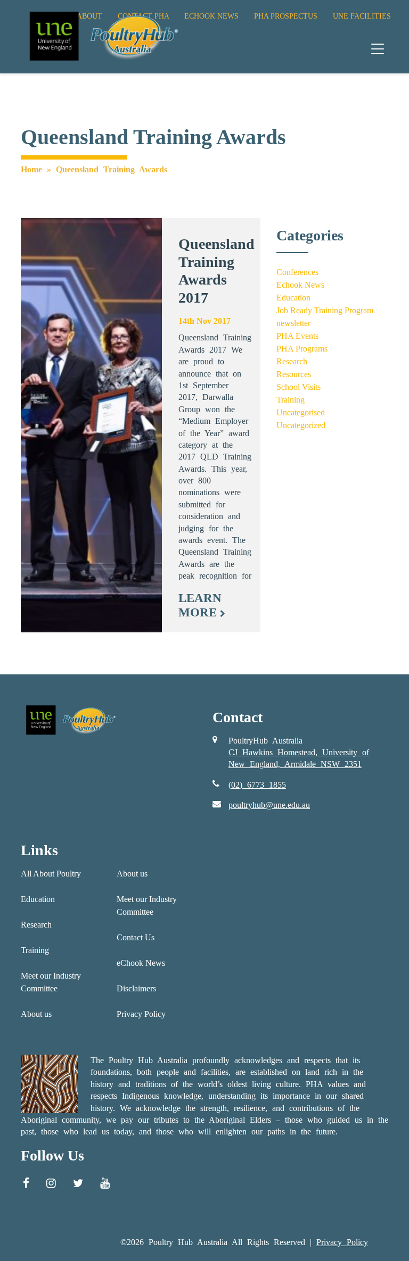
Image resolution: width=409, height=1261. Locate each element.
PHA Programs (302, 348)
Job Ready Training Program (324, 310)
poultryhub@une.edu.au (269, 804)
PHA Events (297, 335)
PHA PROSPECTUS (285, 16)
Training (290, 399)
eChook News (141, 962)
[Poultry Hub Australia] (102, 36)
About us (36, 1013)
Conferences (297, 272)
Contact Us (135, 937)
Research (291, 361)
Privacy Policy (141, 1013)
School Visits (298, 386)
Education (293, 297)
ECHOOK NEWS (211, 16)
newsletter (293, 323)
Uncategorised (300, 412)
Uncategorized (300, 425)
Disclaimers (136, 988)
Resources (293, 374)
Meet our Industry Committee (51, 982)
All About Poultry (51, 873)
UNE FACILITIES (362, 16)
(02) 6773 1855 (257, 784)
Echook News (300, 284)
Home (31, 169)
